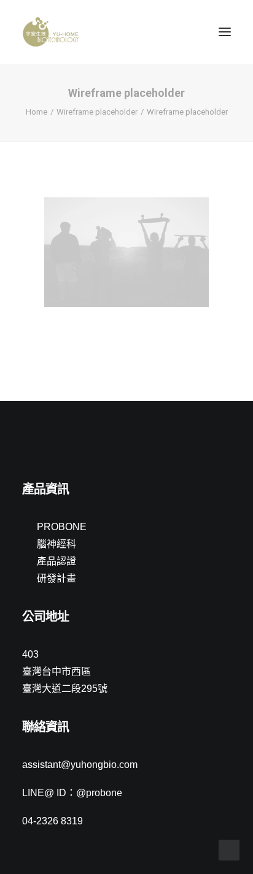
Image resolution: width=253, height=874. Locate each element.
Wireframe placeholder (97, 111)
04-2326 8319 (52, 821)
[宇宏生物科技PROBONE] (50, 32)
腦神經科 (56, 544)
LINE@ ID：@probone (72, 793)
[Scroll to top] (229, 849)
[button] (225, 32)
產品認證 (56, 561)
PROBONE (62, 527)
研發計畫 (56, 578)
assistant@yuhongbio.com (80, 764)
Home (36, 111)
